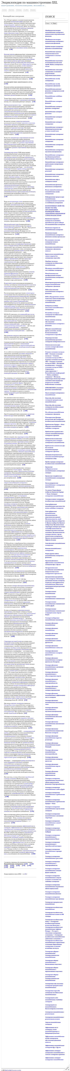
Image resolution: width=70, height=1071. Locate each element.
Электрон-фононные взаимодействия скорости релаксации (53, 738)
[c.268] (12, 867)
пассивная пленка (9, 664)
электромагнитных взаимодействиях (15, 326)
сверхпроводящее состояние (19, 556)
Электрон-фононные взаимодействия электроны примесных (53, 759)
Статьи (4, 10)
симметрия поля (20, 267)
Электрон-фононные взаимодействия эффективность (51, 773)
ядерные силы (8, 301)
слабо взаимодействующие (24, 785)
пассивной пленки (9, 643)
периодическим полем (29, 850)
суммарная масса (9, 384)
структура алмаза (23, 437)
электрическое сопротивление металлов (22, 138)
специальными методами (11, 393)
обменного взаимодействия (26, 451)
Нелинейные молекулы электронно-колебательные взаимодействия (54, 314)
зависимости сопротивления (13, 615)
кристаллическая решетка (22, 554)
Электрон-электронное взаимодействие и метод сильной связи (53, 823)
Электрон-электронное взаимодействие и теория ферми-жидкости (53, 870)
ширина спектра (21, 169)
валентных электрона (10, 504)
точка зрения (11, 661)
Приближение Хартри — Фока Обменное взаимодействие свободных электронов (54, 426)
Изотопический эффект (17, 553)
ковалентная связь (22, 507)
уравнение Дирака (17, 383)
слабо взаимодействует (20, 512)
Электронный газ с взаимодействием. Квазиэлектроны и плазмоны (54, 1007)
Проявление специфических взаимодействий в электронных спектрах (55, 478)
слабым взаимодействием (11, 308)
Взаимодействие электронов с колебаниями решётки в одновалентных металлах (54, 157)
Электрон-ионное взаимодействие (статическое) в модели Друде (55, 603)
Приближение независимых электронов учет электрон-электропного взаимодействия (54, 440)
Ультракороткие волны (10, 152)
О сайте (26, 10)
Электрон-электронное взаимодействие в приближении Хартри (55, 794)
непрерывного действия (15, 762)
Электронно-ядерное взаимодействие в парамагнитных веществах (53, 969)
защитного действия (27, 718)
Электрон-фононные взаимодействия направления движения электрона (54, 730)
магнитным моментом (25, 347)
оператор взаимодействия (12, 288)
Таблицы (18, 10)
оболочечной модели (10, 275)
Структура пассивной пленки (13, 641)
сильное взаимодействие (20, 301)
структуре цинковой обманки (13, 438)
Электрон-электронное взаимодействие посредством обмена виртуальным (54, 886)
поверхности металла (11, 726)
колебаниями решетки (29, 564)
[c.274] (12, 865)
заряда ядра (27, 259)
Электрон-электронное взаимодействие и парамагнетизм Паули (52, 837)
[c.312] (6, 865)
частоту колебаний (29, 159)
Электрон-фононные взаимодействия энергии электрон (52, 766)
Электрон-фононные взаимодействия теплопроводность (51, 752)
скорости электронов (24, 754)
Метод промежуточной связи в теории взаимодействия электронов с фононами (55, 284)
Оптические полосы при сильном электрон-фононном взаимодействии (54, 347)
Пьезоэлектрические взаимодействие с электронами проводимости (55, 485)
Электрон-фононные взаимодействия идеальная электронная (53, 716)
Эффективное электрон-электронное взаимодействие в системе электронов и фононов (55, 1052)
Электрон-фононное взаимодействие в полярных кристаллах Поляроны (53, 660)
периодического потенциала (12, 829)
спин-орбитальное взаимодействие (22, 808)
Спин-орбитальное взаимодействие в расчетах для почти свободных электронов (55, 506)
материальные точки (16, 201)
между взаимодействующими (16, 372)
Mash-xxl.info (8, 1070)
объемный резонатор (10, 191)
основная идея (21, 818)
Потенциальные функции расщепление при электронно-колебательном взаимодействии (55, 419)
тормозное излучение (17, 128)
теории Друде (17, 469)
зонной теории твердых (11, 476)
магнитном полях (19, 113)
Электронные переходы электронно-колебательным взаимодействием (54, 992)
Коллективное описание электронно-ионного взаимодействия (52, 242)
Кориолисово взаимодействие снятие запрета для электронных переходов (54, 256)
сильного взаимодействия (12, 592)
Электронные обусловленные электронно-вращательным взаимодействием (54, 985)
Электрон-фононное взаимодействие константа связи (54, 702)
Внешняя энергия (9, 54)
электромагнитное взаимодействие (18, 296)
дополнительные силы (17, 205)
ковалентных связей (10, 505)
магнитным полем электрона (12, 226)
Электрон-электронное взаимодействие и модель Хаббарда (53, 830)
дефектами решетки (27, 141)
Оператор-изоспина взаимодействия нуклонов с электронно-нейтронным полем (55, 339)
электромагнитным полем (11, 406)
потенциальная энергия (20, 538)
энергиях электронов (17, 703)
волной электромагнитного (16, 735)
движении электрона (13, 335)
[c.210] (6, 867)
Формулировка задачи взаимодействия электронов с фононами (54, 555)
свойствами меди (9, 698)
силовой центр (28, 783)
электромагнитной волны (11, 185)
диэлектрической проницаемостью (22, 536)
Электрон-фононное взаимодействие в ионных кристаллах (53, 640)
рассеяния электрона (10, 427)
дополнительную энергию (11, 231)
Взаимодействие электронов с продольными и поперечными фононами (54, 164)
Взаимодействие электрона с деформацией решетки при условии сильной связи (54, 129)
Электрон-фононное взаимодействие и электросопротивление (52, 688)
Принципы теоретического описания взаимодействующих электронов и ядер (54, 456)
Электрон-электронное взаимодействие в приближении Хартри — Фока (55, 801)
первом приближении (27, 787)
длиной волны (13, 713)
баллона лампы (29, 738)
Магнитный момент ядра (11, 224)
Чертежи (11, 10)
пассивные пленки (22, 48)
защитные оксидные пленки (12, 648)
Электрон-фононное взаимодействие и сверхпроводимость (51, 681)
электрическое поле (10, 600)
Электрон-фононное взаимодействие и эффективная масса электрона (55, 695)
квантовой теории (10, 283)
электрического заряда (25, 363)
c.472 (25, 874)
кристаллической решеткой (12, 474)
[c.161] (18, 865)
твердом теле (31, 535)
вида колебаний (25, 767)
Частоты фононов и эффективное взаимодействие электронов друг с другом (54, 562)
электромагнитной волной (12, 111)
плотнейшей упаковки (10, 443)
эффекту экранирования (11, 259)
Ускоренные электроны (11, 124)
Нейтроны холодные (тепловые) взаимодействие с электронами (54, 307)
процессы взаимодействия (18, 62)
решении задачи (19, 250)
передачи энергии (11, 157)
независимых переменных (24, 244)
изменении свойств (10, 559)
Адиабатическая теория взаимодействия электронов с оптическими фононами (54, 41)
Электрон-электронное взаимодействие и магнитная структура (54, 815)
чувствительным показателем (13, 631)
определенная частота (10, 187)
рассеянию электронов (17, 360)
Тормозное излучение (16, 133)
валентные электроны (27, 28)
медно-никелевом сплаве (11, 33)
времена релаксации (19, 623)
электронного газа (21, 559)
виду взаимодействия (10, 321)
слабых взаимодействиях (11, 327)
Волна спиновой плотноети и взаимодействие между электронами (54, 191)
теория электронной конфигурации (24, 685)
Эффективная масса (17, 827)
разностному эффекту (10, 366)
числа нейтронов (30, 566)
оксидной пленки (9, 644)
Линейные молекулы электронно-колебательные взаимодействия (54, 263)
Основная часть (17, 618)
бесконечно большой (10, 388)
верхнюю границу (14, 177)
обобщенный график (17, 21)
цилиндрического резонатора (13, 769)
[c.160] (32, 864)
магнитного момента (10, 365)
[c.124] (26, 864)
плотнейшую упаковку (24, 450)
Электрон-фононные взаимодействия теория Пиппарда (52, 745)
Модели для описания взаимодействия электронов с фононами (54, 291)
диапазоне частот (9, 742)
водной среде (14, 671)
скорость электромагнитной (13, 752)
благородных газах (9, 705)
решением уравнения (25, 486)
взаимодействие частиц (27, 314)
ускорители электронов (22, 121)
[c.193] (29, 865)
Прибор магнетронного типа (12, 105)
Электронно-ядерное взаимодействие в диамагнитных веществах (53, 962)
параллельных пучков (10, 757)
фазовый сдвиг (30, 747)
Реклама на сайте (16, 1070)
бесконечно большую (10, 379)
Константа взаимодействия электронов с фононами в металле (54, 249)
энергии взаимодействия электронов (15, 482)
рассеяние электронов (25, 353)
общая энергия (26, 64)
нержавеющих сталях (23, 664)
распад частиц (16, 303)
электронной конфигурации (19, 682)
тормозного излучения (28, 123)
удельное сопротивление (26, 142)
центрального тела (17, 278)
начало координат (9, 25)
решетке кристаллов (18, 61)
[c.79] (23, 865)
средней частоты (28, 742)
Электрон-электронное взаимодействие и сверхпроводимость (52, 863)
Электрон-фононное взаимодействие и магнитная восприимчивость (54, 667)
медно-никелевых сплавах (23, 698)
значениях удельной (10, 95)
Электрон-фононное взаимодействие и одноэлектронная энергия (53, 674)
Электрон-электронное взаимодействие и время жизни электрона (54, 808)
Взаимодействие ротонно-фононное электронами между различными (54, 91)
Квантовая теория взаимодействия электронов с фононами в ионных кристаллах (55, 235)
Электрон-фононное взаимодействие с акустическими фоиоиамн (53, 709)
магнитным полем (25, 100)
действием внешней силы (28, 831)
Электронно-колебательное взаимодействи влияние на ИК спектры (54, 914)
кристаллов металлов (10, 144)
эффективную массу (17, 532)
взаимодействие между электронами (22, 806)
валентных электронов (16, 26)
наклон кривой (31, 613)
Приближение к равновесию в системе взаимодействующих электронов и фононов (54, 433)
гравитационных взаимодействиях (14, 330)
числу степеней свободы (11, 245)
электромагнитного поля (25, 285)
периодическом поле (10, 530)
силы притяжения (19, 571)
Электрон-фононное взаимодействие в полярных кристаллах (53, 653)
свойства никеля (20, 697)
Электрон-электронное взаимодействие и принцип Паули (53, 851)
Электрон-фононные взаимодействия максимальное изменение (54, 723)
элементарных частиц (22, 309)
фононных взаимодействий (18, 620)
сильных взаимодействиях (12, 324)
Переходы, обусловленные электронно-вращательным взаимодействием (54, 400)
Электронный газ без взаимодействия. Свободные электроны (53, 999)
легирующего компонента (21, 649)
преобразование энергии (11, 108)
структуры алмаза (23, 442)
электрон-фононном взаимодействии (23, 586)
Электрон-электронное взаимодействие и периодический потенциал (53, 844)
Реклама (33, 10)
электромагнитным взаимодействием (15, 357)
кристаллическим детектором (26, 191)
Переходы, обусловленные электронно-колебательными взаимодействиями (54, 407)
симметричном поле (10, 262)
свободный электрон (18, 837)
